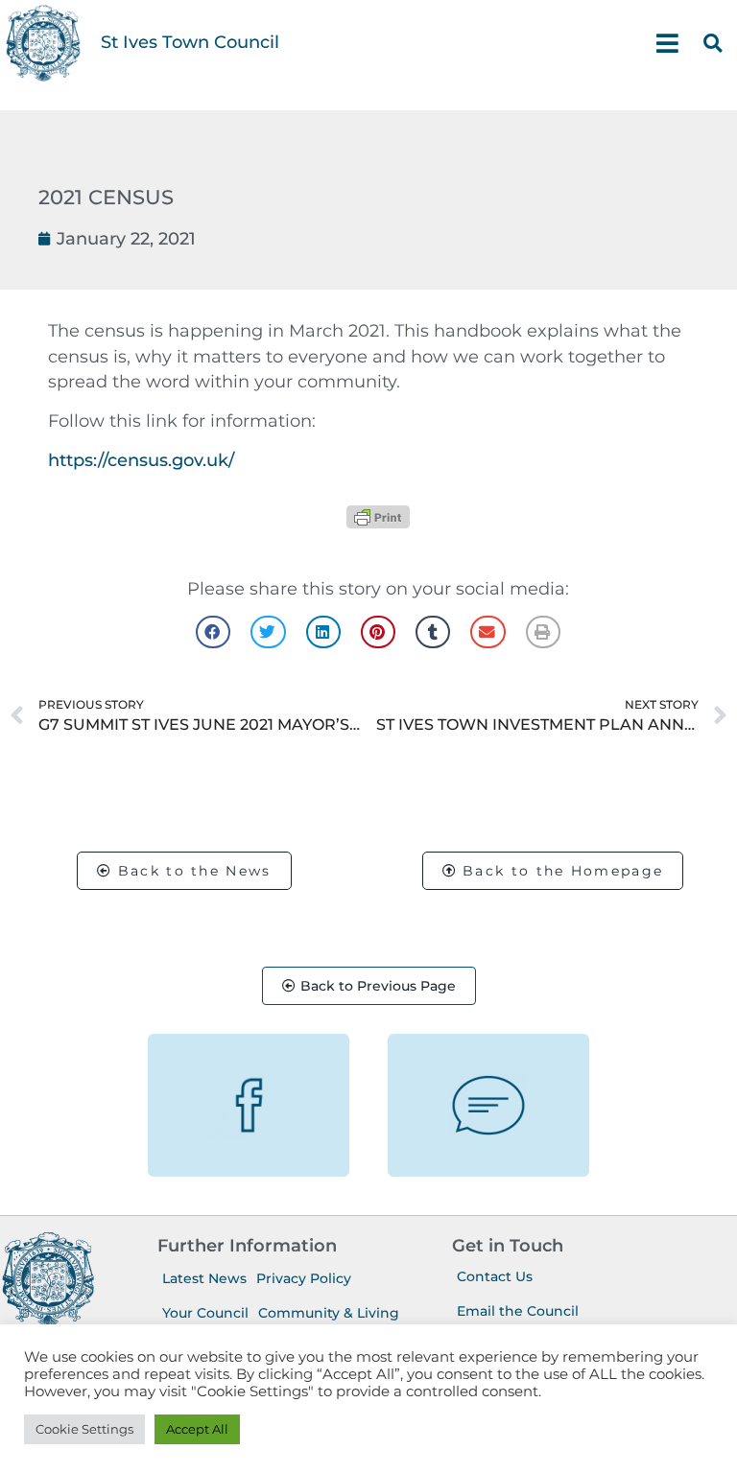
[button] (713, 43)
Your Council (205, 1312)
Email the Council (518, 1311)
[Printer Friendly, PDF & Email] (378, 516)
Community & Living (328, 1312)
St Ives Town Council (190, 42)
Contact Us (495, 1276)
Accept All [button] (197, 1429)
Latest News (204, 1278)
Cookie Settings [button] (84, 1429)
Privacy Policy (303, 1278)
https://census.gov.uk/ (141, 460)
